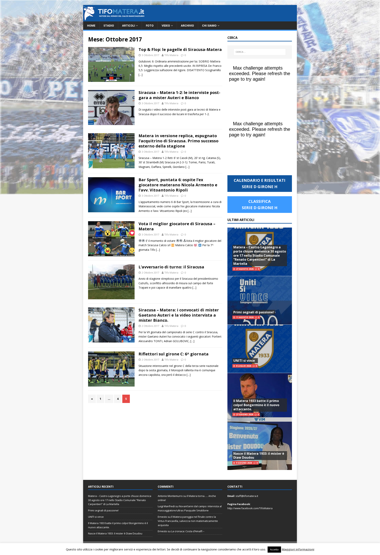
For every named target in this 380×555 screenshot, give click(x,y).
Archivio (187, 25)
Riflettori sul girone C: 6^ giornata (174, 354)
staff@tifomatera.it (247, 496)
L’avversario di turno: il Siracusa (171, 267)
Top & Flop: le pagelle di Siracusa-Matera (180, 49)
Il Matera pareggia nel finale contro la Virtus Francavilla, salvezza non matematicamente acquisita (188, 521)
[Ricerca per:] (260, 52)
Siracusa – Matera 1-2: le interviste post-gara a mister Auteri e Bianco (179, 95)
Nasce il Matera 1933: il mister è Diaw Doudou (258, 455)
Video (166, 25)
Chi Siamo (209, 25)
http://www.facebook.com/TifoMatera (250, 508)
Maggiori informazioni (298, 549)
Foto (150, 25)
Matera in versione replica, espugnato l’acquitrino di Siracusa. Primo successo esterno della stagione (178, 141)
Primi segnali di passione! (253, 312)
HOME (91, 25)
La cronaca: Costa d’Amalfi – (187, 531)
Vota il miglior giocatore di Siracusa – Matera (177, 226)
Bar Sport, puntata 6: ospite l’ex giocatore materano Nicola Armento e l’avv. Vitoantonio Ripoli (178, 185)
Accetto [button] (274, 549)
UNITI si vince (244, 360)
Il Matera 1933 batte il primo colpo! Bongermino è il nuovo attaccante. (256, 405)
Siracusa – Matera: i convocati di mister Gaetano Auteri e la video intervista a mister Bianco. (179, 315)
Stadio (109, 25)
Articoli (128, 25)
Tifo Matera (171, 55)
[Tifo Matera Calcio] (113, 19)
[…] (140, 75)
